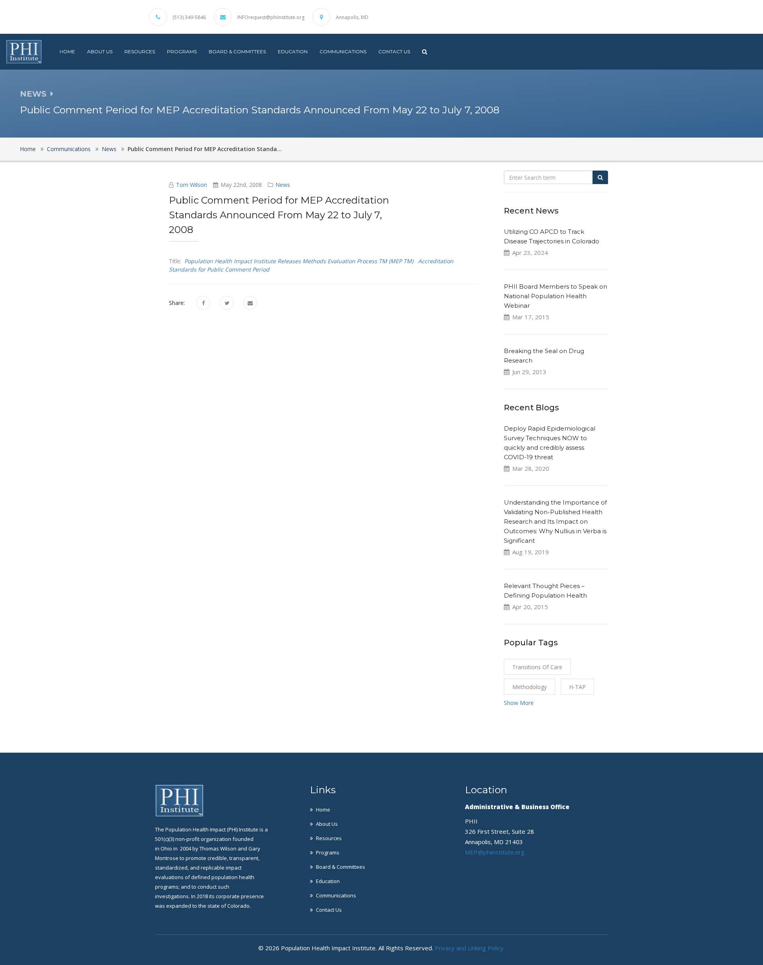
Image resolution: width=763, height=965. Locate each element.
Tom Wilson (191, 184)
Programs (182, 51)
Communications (343, 51)
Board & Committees (237, 51)
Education (293, 51)
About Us (99, 51)
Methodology (529, 687)
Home (67, 51)
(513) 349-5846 (189, 17)
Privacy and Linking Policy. (470, 948)
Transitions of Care (537, 667)
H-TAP (577, 687)
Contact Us (394, 51)
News (109, 149)
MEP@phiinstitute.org (495, 852)
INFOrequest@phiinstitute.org (270, 17)
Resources (139, 51)
